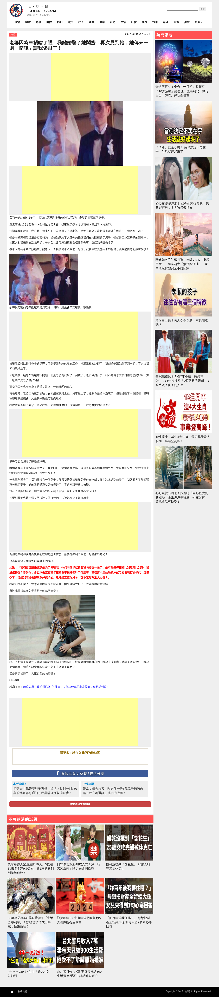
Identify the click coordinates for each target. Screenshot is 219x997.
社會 (134, 22)
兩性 (49, 22)
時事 (38, 22)
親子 (81, 22)
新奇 (112, 22)
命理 (166, 22)
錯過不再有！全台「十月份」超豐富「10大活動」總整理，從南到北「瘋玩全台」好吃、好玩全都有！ (182, 91)
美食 (187, 22)
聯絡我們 (22, 991)
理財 (28, 22)
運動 (91, 22)
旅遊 (176, 22)
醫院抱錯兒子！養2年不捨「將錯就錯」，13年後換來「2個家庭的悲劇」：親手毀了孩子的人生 (183, 381)
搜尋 (202, 9)
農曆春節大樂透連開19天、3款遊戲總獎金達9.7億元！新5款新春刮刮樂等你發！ (31, 869)
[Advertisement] (80, 77)
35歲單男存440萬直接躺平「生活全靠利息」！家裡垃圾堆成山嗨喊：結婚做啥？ (30, 922)
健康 (102, 22)
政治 (17, 22)
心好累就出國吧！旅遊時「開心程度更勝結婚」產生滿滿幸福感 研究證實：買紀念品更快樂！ (182, 497)
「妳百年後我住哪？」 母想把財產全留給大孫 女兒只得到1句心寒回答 (129, 922)
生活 (123, 22)
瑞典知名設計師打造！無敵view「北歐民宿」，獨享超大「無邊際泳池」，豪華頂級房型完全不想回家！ (183, 264)
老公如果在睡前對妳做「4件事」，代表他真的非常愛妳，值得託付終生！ (67, 686)
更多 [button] (197, 22)
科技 (70, 22)
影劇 (59, 22)
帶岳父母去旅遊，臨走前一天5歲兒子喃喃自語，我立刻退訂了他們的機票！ (113, 791)
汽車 (155, 22)
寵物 (144, 22)
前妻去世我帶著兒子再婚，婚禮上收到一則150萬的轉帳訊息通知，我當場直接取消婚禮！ (45, 791)
